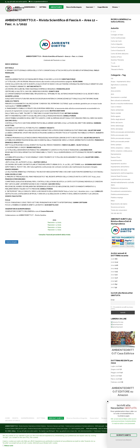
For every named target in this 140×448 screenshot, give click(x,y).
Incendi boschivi (116, 160)
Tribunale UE (115, 66)
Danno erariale (116, 113)
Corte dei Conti (116, 41)
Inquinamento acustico (119, 163)
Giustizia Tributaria (117, 60)
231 (112, 78)
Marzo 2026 (115, 379)
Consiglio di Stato (117, 35)
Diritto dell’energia (117, 126)
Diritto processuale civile (119, 135)
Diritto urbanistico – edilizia (120, 148)
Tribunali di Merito (117, 69)
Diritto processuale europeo (120, 138)
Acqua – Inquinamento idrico (120, 81)
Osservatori (89, 7)
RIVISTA (17, 7)
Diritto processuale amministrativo (123, 132)
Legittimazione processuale (120, 179)
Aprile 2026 (115, 376)
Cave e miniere (116, 107)
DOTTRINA (42, 7)
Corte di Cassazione (118, 47)
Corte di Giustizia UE (118, 50)
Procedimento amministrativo (121, 191)
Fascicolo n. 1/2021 (54, 230)
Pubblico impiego (117, 197)
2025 (112, 262)
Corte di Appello (116, 44)
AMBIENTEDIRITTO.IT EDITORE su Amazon (123, 392)
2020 (112, 278)
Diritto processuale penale (120, 141)
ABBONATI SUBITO (56, 7)
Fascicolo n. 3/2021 (54, 225)
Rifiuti (113, 201)
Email (112, 300)
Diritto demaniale (117, 129)
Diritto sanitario (116, 145)
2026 (112, 259)
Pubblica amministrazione (120, 194)
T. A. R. (113, 63)
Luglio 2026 (115, 366)
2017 (112, 287)
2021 (112, 275)
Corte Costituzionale (118, 38)
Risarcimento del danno (119, 204)
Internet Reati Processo (119, 176)
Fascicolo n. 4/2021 (54, 222)
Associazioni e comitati (119, 97)
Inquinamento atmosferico (120, 167)
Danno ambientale (117, 110)
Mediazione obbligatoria (119, 188)
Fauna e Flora (115, 157)
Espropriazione (116, 154)
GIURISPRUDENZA (29, 7)
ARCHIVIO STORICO (12, 10)
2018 (112, 284)
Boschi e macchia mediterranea (122, 103)
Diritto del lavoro (117, 122)
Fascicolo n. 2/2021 (54, 227)
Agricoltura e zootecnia (119, 85)
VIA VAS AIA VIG (116, 213)
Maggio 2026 (115, 372)
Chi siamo (115, 7)
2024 (112, 265)
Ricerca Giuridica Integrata (74, 7)
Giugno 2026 (115, 369)
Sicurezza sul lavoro (118, 207)
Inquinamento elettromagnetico (122, 173)
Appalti (113, 88)
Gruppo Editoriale (102, 7)
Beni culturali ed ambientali (120, 100)
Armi (112, 94)
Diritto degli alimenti (118, 119)
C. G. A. (113, 31)
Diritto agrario (115, 116)
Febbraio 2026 (116, 382)
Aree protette (116, 91)
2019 (112, 281)
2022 (112, 271)
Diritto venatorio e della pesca (121, 151)
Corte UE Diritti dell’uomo (119, 54)
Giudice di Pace (116, 57)
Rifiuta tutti (8, 445)
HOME (9, 7)
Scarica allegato (11, 242)
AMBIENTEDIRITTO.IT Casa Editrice (123, 351)
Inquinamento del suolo (119, 170)
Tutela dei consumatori (119, 210)
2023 (112, 268)
